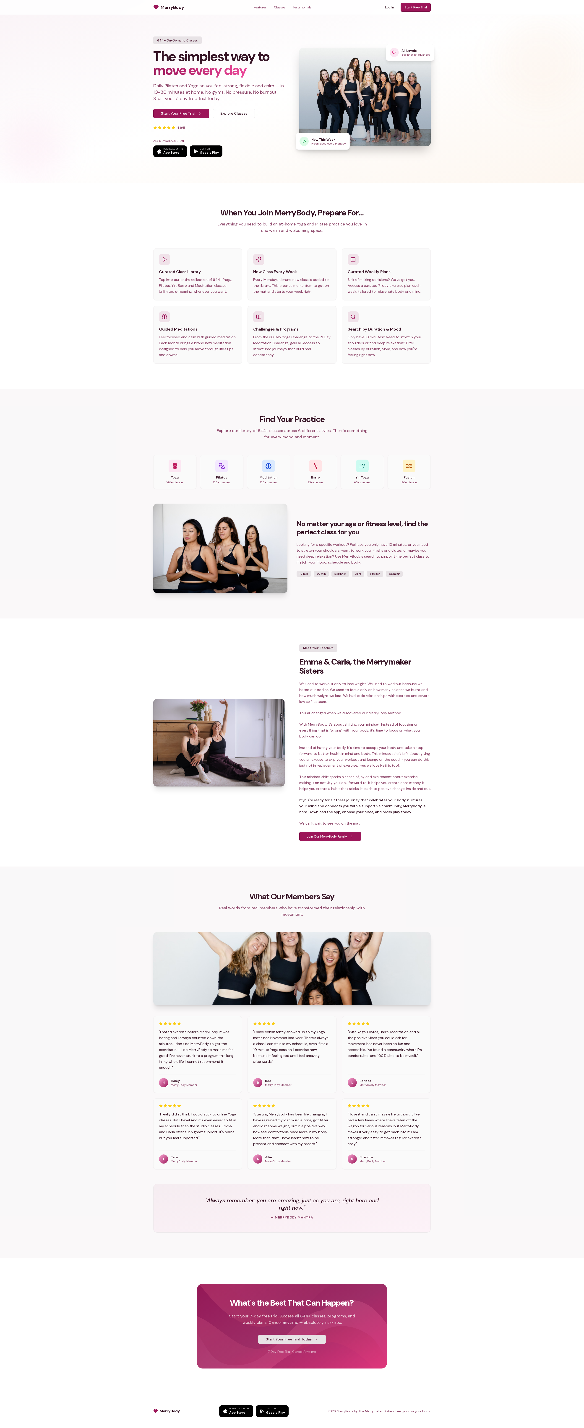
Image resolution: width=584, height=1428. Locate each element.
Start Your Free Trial (178, 113)
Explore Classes (233, 113)
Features (260, 7)
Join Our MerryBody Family (327, 836)
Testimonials (302, 7)
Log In (389, 7)
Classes (279, 7)
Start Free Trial (415, 7)
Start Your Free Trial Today (289, 1339)
